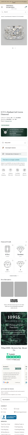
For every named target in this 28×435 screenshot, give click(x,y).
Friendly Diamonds (11, 7)
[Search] (2, 12)
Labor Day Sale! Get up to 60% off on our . (14, 2)
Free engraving (19, 427)
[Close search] (25, 12)
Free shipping (4, 429)
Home (2, 16)
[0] (25, 7)
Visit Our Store (5, 427)
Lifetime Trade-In (19, 424)
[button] (2, 7)
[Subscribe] (25, 400)
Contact (4, 406)
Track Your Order (5, 424)
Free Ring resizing (19, 429)
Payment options (19, 432)
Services (4, 421)
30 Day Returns (5, 432)
